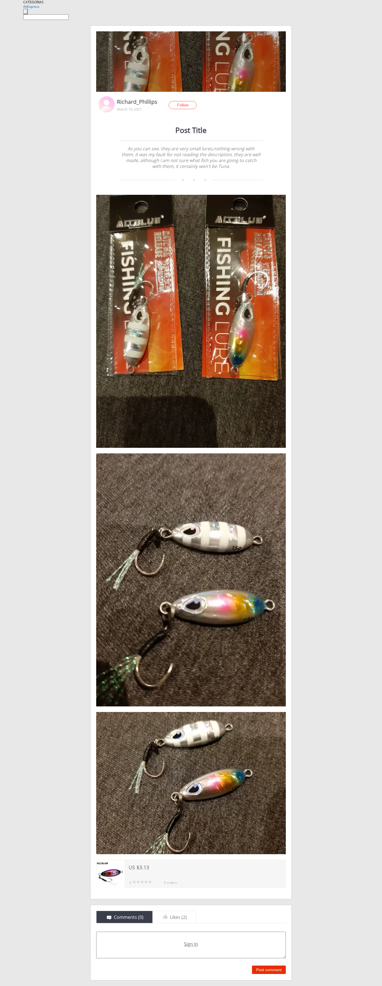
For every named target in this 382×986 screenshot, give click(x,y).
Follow (182, 105)
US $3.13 (139, 867)
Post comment (269, 970)
